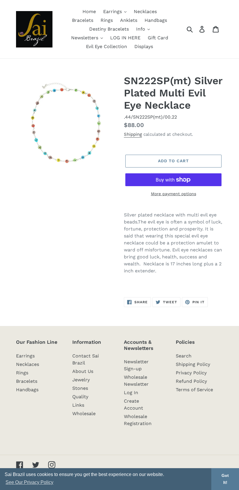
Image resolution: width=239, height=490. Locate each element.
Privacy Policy (191, 373)
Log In (131, 392)
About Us (82, 371)
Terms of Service (194, 389)
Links (78, 405)
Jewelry (81, 380)
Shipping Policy (193, 364)
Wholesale (84, 413)
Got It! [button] (225, 479)
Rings (22, 373)
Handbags (27, 389)
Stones (80, 388)
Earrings (25, 356)
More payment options (173, 193)
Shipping (133, 134)
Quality (80, 396)
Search (183, 356)
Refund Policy (191, 381)
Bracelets (26, 381)
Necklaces (27, 364)
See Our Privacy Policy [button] (29, 482)
